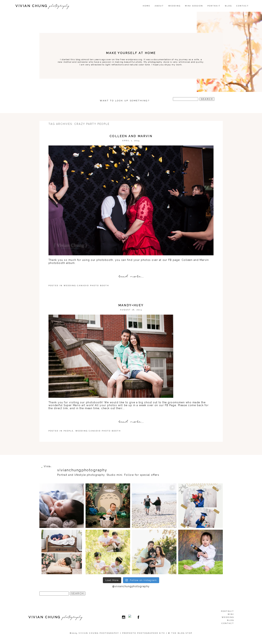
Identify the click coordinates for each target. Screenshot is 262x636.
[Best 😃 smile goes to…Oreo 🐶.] (154, 552)
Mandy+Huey (131, 305)
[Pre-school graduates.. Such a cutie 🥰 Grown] (200, 505)
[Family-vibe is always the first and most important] (108, 552)
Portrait (213, 6)
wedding (174, 6)
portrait (227, 611)
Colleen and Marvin (131, 136)
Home (146, 6)
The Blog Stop (181, 633)
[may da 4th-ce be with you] (200, 552)
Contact (242, 6)
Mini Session (194, 6)
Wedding (228, 617)
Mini (231, 614)
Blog (228, 6)
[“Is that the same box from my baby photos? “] (61, 552)
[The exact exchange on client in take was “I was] (108, 505)
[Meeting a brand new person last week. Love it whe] (61, 505)
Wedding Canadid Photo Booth (86, 285)
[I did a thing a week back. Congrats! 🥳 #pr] (154, 505)
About (159, 6)
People (68, 431)
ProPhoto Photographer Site (143, 633)
